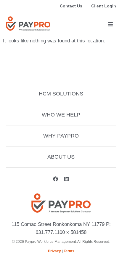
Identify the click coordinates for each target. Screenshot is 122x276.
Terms (69, 251)
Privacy (54, 251)
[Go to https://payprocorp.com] (28, 23)
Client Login (103, 6)
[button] (110, 24)
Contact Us (71, 6)
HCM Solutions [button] (61, 94)
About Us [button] (61, 157)
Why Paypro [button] (61, 136)
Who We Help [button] (61, 115)
